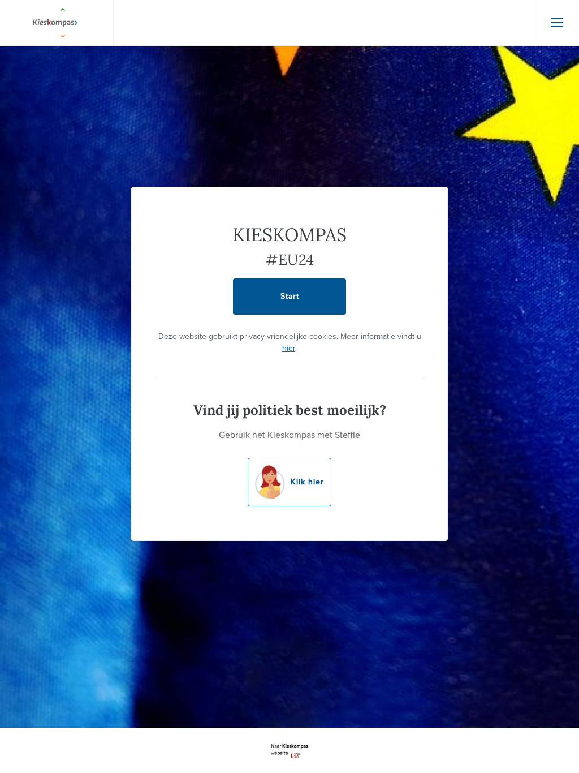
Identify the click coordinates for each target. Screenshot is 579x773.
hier (288, 348)
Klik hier (307, 482)
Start (289, 296)
